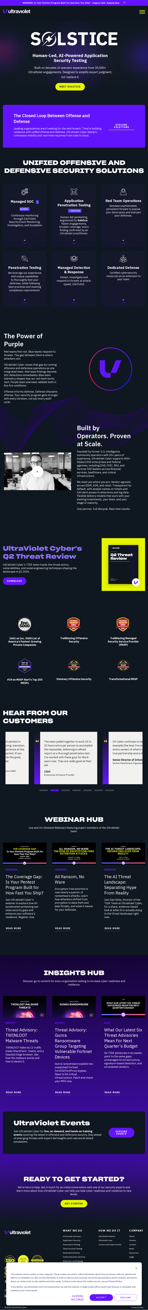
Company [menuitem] (136, 1230)
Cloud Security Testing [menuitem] (72, 1248)
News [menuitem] (131, 1248)
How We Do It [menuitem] (110, 1230)
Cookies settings (77, 1298)
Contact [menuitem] (132, 1244)
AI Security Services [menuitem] (72, 1236)
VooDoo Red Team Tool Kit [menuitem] (110, 1244)
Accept (101, 1297)
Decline (125, 1297)
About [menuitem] (132, 1236)
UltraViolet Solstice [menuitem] (107, 1236)
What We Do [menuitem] (72, 1230)
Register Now (113, 3)
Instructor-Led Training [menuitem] (73, 1261)
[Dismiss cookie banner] (136, 1268)
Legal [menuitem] (131, 1257)
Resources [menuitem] (134, 1253)
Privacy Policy (115, 1281)
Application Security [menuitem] (71, 1240)
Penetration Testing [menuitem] (71, 1244)
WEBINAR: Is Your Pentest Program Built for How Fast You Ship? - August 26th (64, 2)
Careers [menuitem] (132, 1240)
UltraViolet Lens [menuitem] (105, 1240)
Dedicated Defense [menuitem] (71, 1253)
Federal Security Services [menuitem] (74, 1257)
